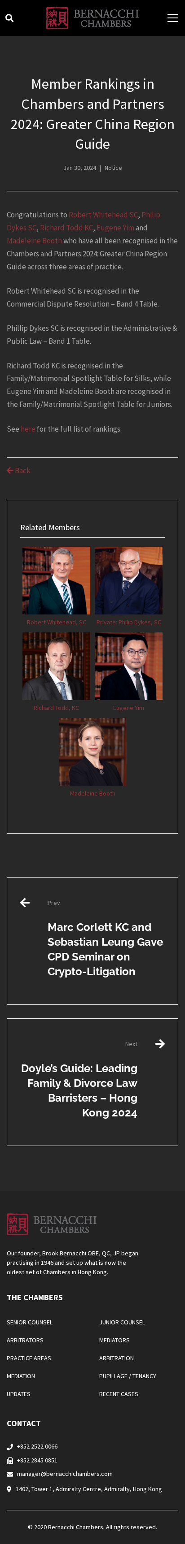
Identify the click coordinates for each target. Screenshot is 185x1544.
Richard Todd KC (66, 228)
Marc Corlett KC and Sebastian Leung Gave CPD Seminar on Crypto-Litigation (105, 938)
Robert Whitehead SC (103, 215)
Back (22, 471)
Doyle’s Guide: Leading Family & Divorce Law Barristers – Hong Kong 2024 (79, 1079)
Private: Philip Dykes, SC (129, 622)
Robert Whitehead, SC (56, 622)
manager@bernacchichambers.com (65, 1474)
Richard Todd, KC (56, 708)
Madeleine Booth (34, 241)
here (28, 429)
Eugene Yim (115, 228)
